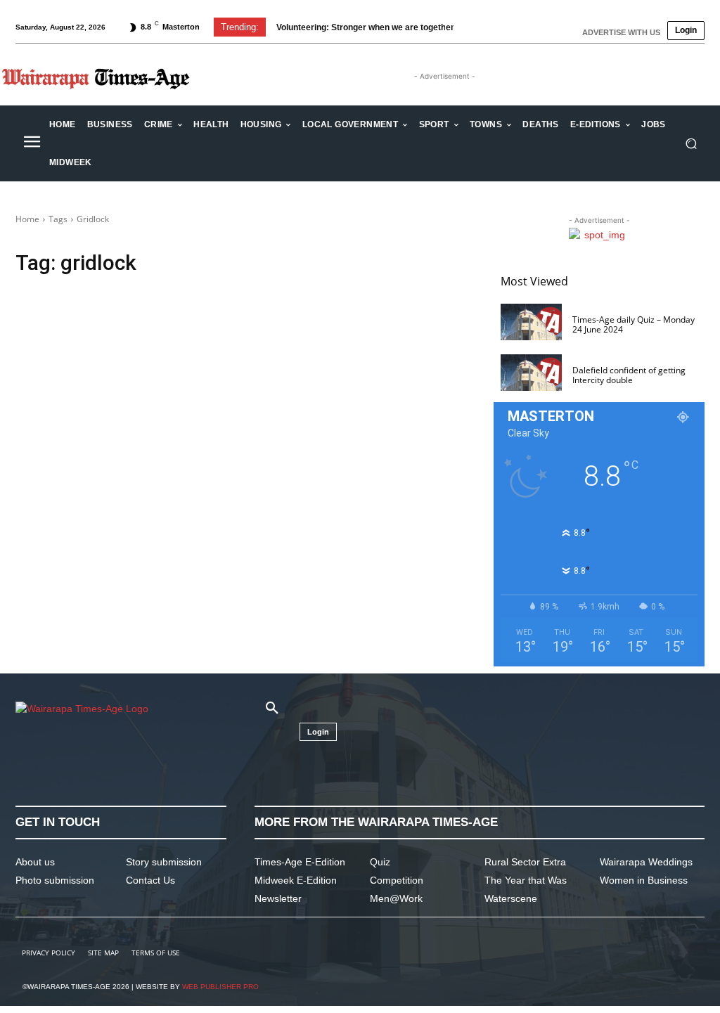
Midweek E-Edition (296, 880)
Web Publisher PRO (220, 987)
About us (35, 861)
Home (27, 219)
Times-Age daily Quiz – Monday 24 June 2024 (633, 324)
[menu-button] (32, 143)
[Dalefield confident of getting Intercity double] (531, 372)
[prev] (454, 27)
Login (686, 30)
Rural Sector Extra (525, 861)
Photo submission (54, 880)
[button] (690, 143)
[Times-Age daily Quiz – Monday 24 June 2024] (531, 322)
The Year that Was (525, 880)
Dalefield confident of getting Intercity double (629, 375)
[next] (476, 27)
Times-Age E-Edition (300, 861)
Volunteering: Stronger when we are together (365, 27)
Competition (396, 880)
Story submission (164, 861)
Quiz (380, 861)
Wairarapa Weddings (646, 861)
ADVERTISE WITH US (621, 32)
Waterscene (510, 898)
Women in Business (644, 880)
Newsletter (278, 898)
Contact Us (150, 880)
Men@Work (396, 898)
